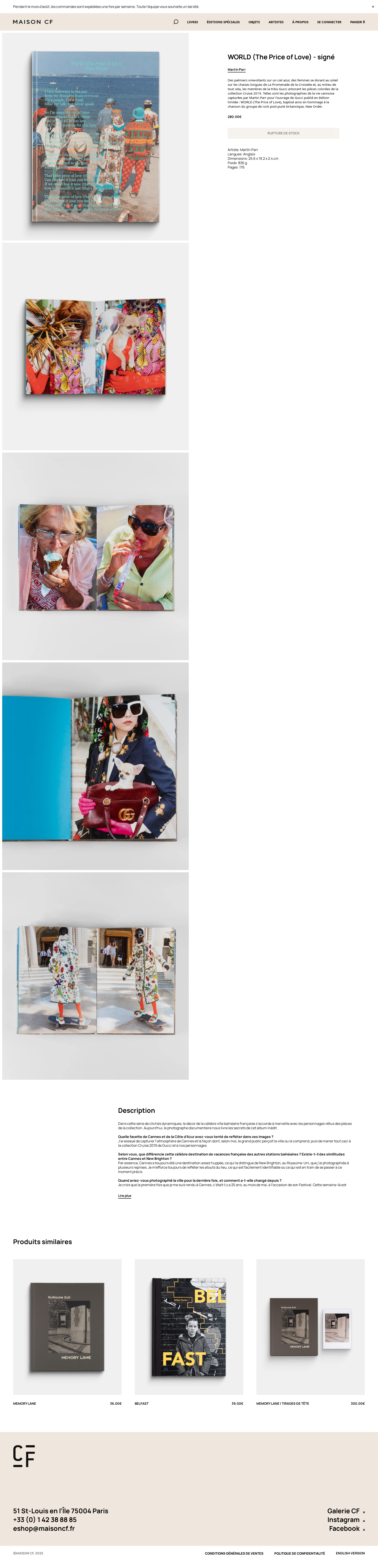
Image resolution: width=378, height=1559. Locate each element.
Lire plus (124, 1196)
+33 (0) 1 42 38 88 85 (45, 1519)
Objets (254, 22)
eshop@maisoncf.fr (44, 1528)
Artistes (276, 22)
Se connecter (329, 22)
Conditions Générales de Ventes (234, 1553)
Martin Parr (237, 69)
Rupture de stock (284, 133)
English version (350, 1552)
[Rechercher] (175, 22)
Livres (192, 22)
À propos (300, 22)
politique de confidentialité (299, 1553)
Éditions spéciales (223, 22)
